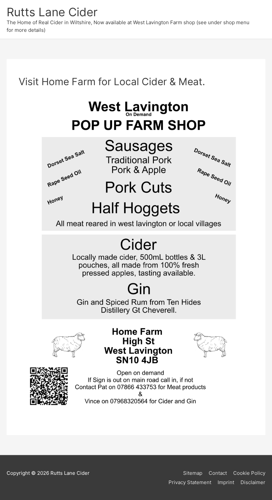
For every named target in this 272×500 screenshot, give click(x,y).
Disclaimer (252, 482)
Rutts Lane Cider (52, 12)
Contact (218, 473)
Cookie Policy (249, 473)
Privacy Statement (190, 482)
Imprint (226, 482)
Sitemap (192, 473)
